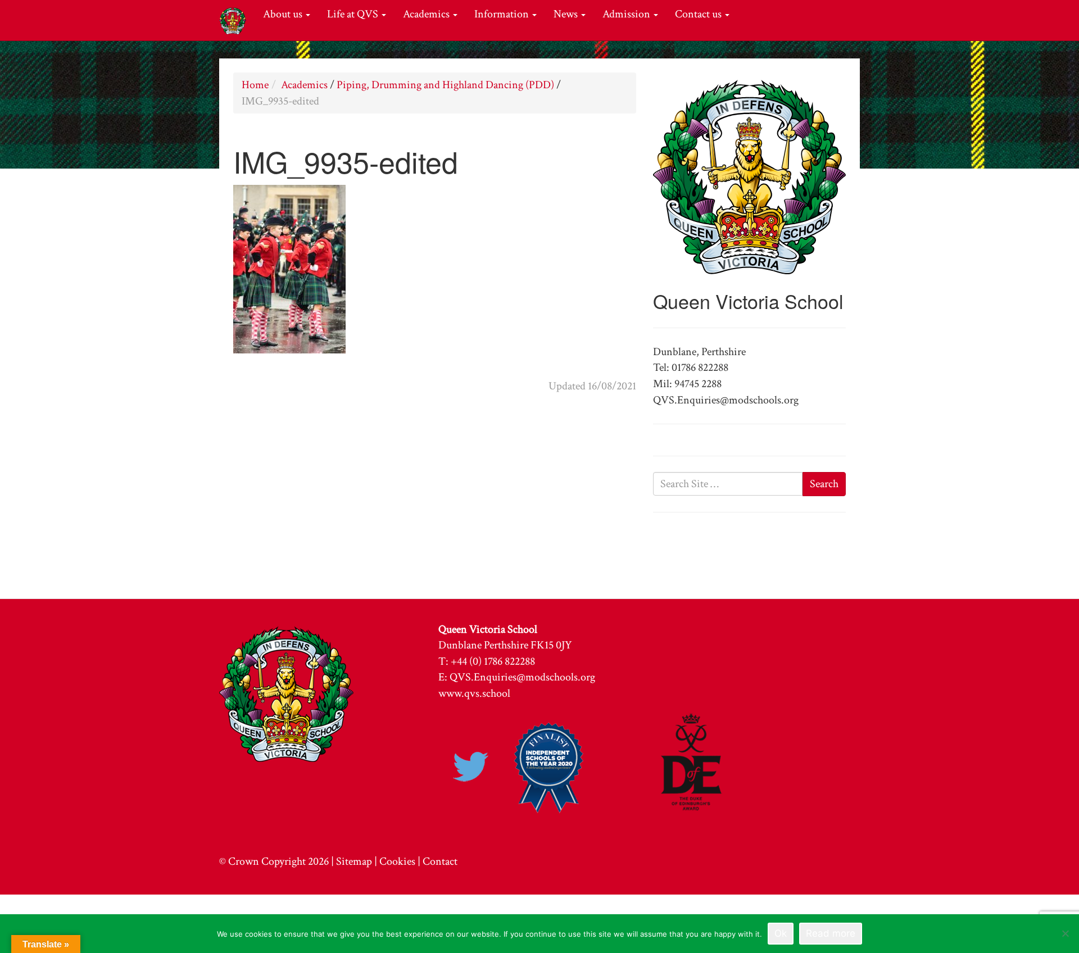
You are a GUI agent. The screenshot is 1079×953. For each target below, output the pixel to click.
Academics (427, 14)
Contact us (699, 14)
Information (502, 14)
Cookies (397, 861)
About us (284, 14)
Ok (780, 933)
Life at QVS (353, 14)
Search (824, 483)
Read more (830, 933)
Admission (627, 14)
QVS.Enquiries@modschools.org (522, 677)
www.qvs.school (474, 693)
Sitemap (354, 861)
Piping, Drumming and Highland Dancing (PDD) (445, 85)
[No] (1065, 933)
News (567, 14)
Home (255, 85)
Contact (440, 861)
